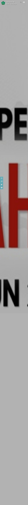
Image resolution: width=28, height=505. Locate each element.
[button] (1, 252)
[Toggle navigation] (24, 2)
